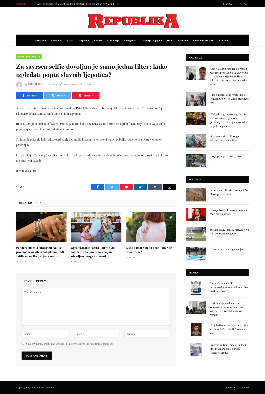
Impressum (230, 387)
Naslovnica (40, 40)
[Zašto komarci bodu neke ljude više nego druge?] (151, 227)
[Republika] (132, 21)
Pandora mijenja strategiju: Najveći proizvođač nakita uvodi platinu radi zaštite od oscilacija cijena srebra (40, 252)
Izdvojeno (56, 40)
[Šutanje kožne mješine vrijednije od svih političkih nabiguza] (196, 234)
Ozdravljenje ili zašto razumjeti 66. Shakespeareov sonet (229, 192)
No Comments (70, 84)
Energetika (130, 40)
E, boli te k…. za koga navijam (227, 249)
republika (35, 84)
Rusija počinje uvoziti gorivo (226, 156)
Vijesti (70, 40)
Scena (170, 40)
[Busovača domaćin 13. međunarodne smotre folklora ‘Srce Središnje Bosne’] (196, 287)
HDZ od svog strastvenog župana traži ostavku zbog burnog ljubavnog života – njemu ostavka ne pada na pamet (228, 120)
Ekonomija (113, 40)
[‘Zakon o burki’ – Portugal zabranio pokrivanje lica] (196, 141)
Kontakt (223, 40)
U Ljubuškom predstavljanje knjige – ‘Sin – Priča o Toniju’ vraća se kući (229, 329)
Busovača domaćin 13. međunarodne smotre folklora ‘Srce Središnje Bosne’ (229, 287)
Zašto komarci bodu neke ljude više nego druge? (149, 250)
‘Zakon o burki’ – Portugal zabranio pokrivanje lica (225, 138)
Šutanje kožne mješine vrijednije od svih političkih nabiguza (229, 231)
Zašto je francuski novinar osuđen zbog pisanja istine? (228, 212)
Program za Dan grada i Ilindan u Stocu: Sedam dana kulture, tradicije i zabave (228, 348)
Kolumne (183, 40)
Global (98, 40)
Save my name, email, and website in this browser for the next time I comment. (69, 343)
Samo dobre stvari (203, 40)
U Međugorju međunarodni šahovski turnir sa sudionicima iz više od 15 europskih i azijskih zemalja (228, 309)
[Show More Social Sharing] (104, 95)
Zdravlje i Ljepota (151, 40)
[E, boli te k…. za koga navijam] (196, 253)
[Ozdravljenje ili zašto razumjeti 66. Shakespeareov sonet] (196, 194)
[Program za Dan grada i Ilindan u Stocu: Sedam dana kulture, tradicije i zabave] (196, 349)
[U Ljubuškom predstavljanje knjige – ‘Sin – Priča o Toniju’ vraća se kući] (196, 329)
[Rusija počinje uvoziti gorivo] (196, 160)
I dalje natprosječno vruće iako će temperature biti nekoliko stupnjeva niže (78, 4)
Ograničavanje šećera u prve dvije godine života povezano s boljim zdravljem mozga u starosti (93, 252)
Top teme (84, 40)
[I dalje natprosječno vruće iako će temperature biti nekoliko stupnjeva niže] (196, 99)
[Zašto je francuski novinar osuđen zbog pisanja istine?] (196, 214)
